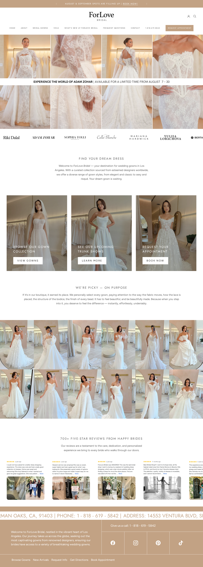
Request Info (59, 559)
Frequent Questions (114, 28)
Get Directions (79, 559)
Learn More (92, 260)
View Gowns (28, 260)
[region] (101, 82)
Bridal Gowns (40, 28)
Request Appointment (179, 28)
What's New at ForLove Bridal (81, 28)
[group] (101, 82)
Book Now (155, 260)
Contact (135, 28)
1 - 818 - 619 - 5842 (143, 525)
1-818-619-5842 (152, 28)
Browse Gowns (21, 559)
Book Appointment (103, 559)
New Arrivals (41, 559)
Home (12, 28)
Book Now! (130, 3)
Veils (56, 28)
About (24, 28)
